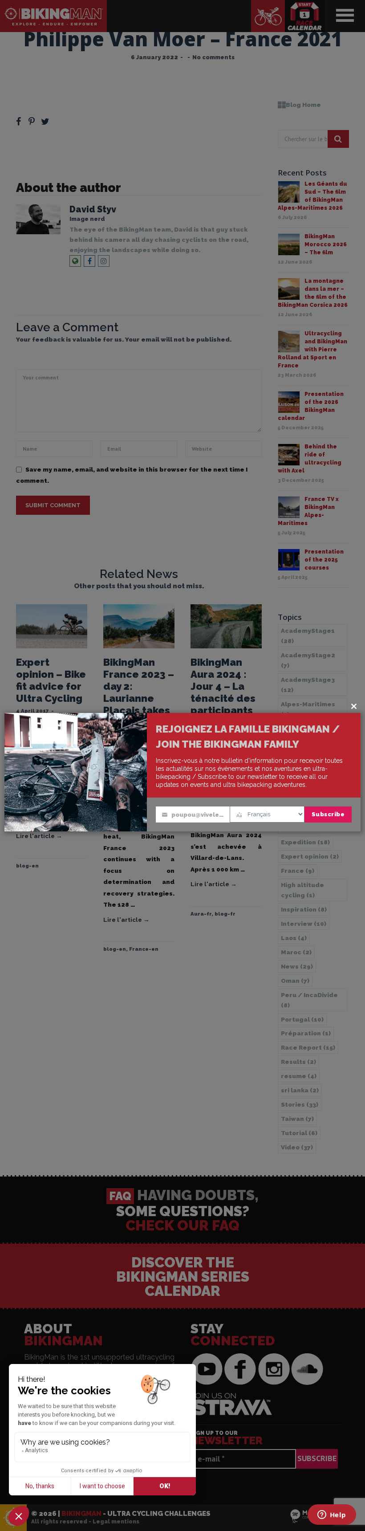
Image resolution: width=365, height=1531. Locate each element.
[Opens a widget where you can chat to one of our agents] (331, 1515)
